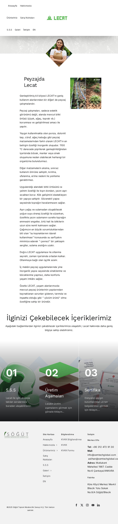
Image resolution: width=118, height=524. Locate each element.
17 (96, 105)
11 (76, 105)
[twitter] (82, 505)
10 (72, 105)
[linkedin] (98, 505)
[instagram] (87, 505)
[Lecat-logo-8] (57, 16)
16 (92, 105)
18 (99, 105)
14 (86, 105)
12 (79, 105)
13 (82, 105)
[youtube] (93, 505)
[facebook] (76, 505)
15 (89, 105)
